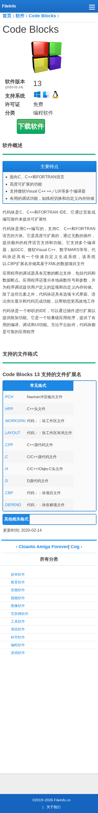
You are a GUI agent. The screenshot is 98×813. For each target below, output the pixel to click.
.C (6, 457)
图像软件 (18, 606)
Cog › (76, 546)
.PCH (8, 397)
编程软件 (18, 645)
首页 (7, 15)
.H (6, 469)
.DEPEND (12, 505)
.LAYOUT (12, 433)
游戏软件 (18, 653)
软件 (20, 15)
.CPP (8, 445)
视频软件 (18, 598)
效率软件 (18, 574)
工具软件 (18, 621)
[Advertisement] (49, 708)
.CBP (8, 493)
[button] (92, 8)
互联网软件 (19, 614)
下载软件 (31, 126)
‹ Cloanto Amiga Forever (42, 546)
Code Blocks (42, 15)
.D (6, 481)
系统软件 (18, 629)
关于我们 (53, 807)
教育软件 (18, 582)
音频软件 (18, 590)
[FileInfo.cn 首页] (11, 6)
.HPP (8, 409)
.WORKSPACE (17, 421)
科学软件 (18, 637)
